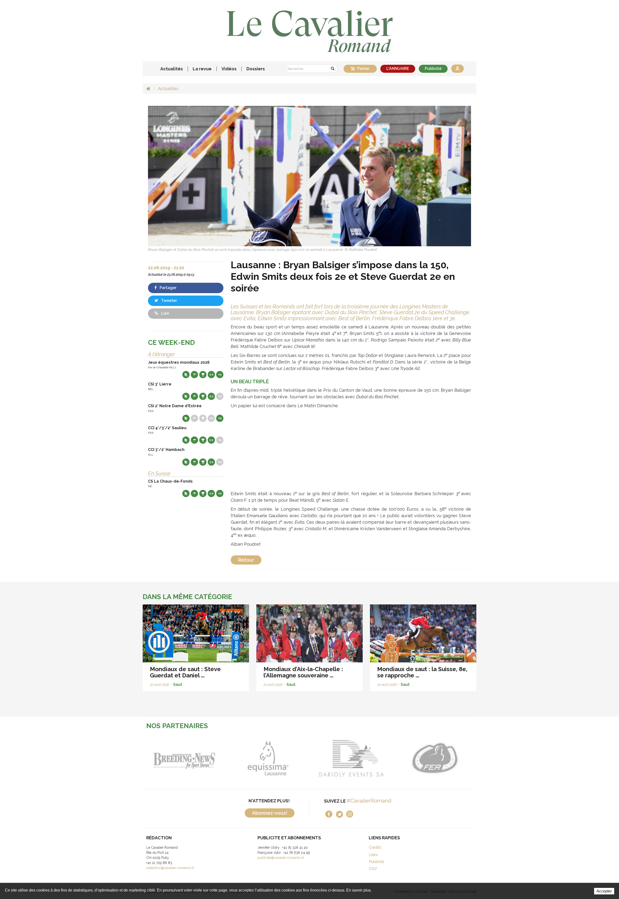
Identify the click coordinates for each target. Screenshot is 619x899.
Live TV (219, 374)
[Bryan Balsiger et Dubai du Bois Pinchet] (309, 175)
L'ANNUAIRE (397, 68)
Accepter (604, 891)
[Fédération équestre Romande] (429, 758)
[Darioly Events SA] (346, 758)
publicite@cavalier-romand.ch (281, 858)
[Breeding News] (179, 758)
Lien (164, 313)
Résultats (202, 374)
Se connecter (457, 69)
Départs (194, 374)
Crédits (375, 847)
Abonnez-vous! (269, 813)
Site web (186, 374)
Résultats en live (211, 374)
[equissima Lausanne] (262, 758)
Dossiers (255, 68)
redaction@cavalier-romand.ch (170, 868)
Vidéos (228, 68)
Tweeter (168, 300)
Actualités (171, 68)
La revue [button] (202, 68)
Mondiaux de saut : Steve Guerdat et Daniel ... (185, 672)
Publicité (433, 68)
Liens (373, 854)
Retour (246, 560)
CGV (373, 868)
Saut (177, 684)
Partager (168, 287)
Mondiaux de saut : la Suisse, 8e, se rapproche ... (422, 672)
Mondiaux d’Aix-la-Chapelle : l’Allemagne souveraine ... (303, 672)
